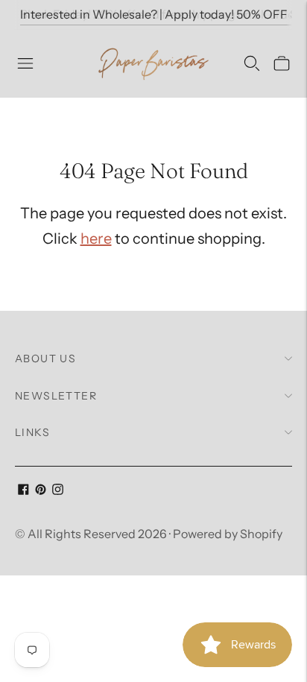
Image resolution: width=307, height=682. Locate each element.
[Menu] (25, 63)
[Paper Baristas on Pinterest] (40, 490)
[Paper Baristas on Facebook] (23, 490)
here (96, 238)
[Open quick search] (251, 63)
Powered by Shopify (227, 533)
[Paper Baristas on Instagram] (57, 490)
